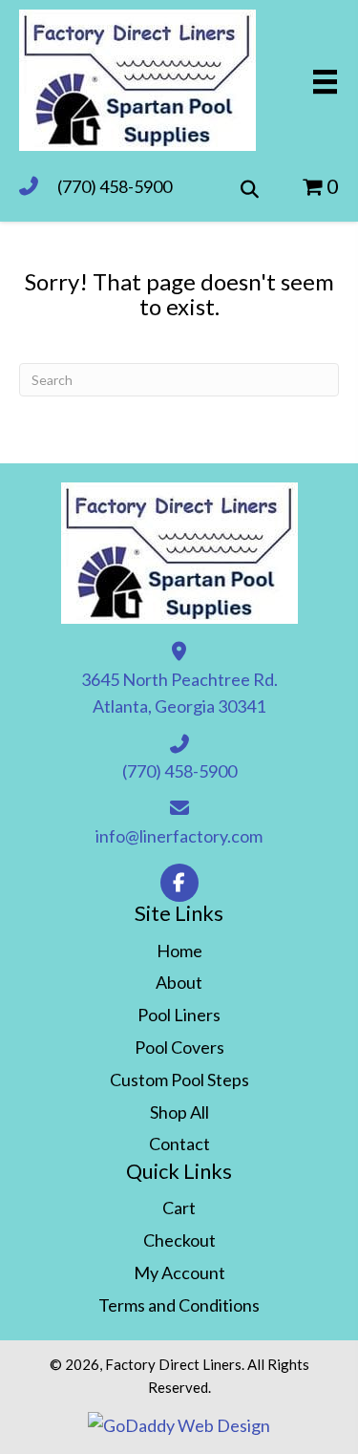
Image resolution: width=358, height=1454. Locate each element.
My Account (179, 1272)
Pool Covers (179, 1047)
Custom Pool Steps (179, 1079)
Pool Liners (179, 1014)
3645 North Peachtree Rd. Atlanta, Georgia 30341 (179, 693)
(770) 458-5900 (114, 186)
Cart (179, 1207)
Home (179, 950)
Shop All (179, 1112)
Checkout (179, 1240)
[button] (179, 883)
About (179, 982)
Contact (179, 1143)
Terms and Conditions (179, 1304)
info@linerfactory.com (179, 835)
